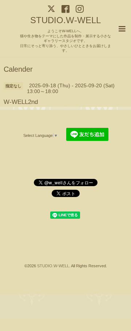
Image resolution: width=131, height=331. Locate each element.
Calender (18, 69)
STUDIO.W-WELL (65, 20)
